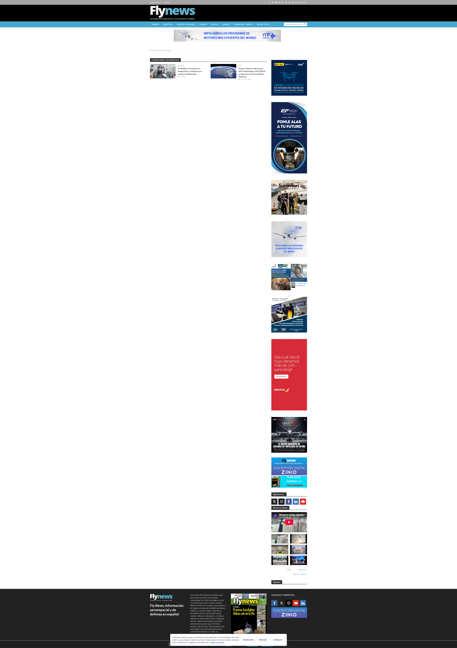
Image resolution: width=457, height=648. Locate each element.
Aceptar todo (248, 640)
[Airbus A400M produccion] (279, 549)
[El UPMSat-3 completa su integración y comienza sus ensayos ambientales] (163, 71)
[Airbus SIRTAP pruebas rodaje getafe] (279, 560)
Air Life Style (263, 24)
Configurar (277, 640)
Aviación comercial (186, 24)
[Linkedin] (296, 502)
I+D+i (240, 66)
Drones (226, 24)
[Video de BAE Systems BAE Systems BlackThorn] (298, 539)
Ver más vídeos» (300, 574)
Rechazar (263, 640)
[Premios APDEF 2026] (298, 560)
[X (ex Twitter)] (274, 502)
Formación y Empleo (243, 24)
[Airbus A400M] (298, 549)
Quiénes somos (155, 2)
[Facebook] (289, 502)
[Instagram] (281, 502)
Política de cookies (217, 642)
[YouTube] (303, 502)
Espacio (214, 24)
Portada (153, 50)
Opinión (155, 24)
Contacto (167, 2)
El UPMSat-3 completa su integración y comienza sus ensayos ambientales (190, 71)
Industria (167, 24)
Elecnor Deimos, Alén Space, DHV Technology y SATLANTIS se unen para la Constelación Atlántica (252, 72)
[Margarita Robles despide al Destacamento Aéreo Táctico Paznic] (279, 539)
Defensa (202, 24)
